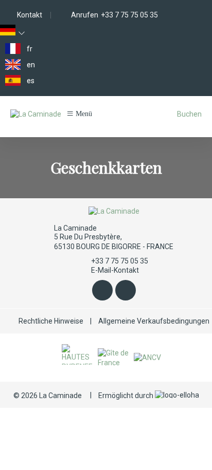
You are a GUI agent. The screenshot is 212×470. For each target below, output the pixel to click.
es (30, 81)
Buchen (189, 114)
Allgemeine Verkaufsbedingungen (153, 321)
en (31, 65)
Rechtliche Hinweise (51, 321)
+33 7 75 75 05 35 (119, 261)
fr (29, 49)
